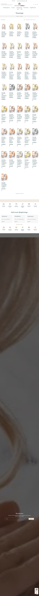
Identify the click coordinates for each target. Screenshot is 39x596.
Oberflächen (18, 216)
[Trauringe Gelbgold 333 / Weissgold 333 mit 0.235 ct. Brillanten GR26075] (19, 131)
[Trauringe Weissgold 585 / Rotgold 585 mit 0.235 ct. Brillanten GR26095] (35, 46)
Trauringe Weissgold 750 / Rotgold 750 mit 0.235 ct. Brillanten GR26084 (27, 95)
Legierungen (30, 216)
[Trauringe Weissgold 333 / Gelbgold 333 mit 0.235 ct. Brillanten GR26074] (27, 131)
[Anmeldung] (35, 4)
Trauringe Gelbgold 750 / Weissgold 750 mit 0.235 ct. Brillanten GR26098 (11, 54)
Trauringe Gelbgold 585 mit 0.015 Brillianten (19, 33)
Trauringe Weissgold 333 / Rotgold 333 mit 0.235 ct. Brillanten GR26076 (11, 140)
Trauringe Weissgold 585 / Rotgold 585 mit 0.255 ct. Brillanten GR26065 (4, 185)
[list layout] (23, 20)
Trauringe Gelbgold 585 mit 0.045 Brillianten (11, 33)
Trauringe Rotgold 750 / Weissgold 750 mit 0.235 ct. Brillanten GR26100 (34, 34)
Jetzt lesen (3, 221)
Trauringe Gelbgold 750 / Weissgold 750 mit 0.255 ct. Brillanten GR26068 (19, 162)
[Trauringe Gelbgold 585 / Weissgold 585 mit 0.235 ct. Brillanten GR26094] (4, 66)
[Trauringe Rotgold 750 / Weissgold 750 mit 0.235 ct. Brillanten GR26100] (35, 26)
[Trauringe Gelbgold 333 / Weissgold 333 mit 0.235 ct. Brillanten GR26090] (35, 66)
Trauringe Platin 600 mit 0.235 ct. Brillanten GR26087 (11, 94)
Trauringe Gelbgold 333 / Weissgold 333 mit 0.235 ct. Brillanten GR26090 (34, 75)
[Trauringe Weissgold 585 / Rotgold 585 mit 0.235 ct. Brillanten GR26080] (19, 108)
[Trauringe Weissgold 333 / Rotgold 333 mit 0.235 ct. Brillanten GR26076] (11, 131)
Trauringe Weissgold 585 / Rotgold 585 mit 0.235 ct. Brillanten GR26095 (34, 54)
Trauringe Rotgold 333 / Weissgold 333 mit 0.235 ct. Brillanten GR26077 (4, 140)
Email (7, 518)
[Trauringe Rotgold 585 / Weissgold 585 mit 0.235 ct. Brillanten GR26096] (27, 46)
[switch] (36, 593)
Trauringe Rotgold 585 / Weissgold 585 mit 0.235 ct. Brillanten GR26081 (11, 116)
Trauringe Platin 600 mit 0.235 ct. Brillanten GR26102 (27, 33)
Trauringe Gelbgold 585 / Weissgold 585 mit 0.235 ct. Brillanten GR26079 (27, 116)
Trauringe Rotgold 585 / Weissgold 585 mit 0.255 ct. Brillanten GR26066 (34, 162)
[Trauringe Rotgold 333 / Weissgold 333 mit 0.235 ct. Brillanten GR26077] (4, 131)
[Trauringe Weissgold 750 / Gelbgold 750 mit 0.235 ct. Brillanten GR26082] (4, 108)
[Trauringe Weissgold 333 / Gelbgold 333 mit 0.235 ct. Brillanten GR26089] (4, 87)
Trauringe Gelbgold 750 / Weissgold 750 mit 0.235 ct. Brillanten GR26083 (34, 95)
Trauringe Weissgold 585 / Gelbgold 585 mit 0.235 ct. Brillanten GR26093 (11, 75)
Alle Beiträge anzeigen (19, 224)
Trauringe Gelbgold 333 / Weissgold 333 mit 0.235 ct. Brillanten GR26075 (19, 140)
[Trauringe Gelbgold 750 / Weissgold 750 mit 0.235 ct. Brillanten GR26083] (35, 87)
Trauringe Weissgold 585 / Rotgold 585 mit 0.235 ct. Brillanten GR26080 (19, 116)
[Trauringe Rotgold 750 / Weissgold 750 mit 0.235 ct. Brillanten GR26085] (19, 87)
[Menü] (37, 588)
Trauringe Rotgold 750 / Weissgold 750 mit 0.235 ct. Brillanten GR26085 (19, 95)
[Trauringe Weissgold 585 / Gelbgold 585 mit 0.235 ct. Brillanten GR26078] (35, 108)
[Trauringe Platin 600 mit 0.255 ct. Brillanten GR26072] (35, 131)
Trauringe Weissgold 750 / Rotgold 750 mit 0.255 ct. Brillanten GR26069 (11, 162)
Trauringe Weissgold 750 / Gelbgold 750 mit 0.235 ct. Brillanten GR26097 (19, 54)
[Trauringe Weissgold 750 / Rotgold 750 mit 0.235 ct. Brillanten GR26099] (4, 46)
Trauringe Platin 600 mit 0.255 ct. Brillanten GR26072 (34, 139)
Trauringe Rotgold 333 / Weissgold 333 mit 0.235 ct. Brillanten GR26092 (19, 75)
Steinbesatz (4, 216)
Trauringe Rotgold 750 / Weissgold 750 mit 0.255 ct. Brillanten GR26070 (4, 162)
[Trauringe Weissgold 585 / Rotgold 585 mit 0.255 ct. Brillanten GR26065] (4, 177)
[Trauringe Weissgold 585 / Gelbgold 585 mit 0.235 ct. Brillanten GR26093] (11, 66)
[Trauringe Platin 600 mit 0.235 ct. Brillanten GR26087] (11, 87)
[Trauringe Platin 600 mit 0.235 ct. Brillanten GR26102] (27, 26)
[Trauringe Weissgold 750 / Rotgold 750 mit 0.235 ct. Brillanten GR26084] (27, 87)
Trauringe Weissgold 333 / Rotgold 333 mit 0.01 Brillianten (4, 33)
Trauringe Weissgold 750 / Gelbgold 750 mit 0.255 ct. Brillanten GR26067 (27, 162)
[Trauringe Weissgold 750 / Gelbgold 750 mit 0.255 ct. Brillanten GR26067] (27, 154)
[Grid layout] (24, 20)
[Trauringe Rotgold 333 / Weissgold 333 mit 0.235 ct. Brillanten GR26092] (19, 66)
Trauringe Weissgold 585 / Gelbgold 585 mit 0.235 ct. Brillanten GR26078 (34, 117)
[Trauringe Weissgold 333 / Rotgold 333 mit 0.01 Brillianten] (4, 26)
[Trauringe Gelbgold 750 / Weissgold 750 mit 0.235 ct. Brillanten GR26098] (11, 46)
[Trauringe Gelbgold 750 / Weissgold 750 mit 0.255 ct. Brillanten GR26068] (19, 154)
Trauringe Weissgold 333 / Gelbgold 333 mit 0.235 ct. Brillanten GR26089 (4, 95)
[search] (34, 4)
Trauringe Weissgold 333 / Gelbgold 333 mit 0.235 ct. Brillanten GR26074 (27, 140)
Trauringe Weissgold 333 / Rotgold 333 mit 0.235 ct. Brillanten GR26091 (27, 75)
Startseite (17, 16)
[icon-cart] (37, 4)
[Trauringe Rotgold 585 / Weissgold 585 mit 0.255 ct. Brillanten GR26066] (35, 154)
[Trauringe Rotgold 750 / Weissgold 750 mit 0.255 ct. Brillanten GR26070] (4, 154)
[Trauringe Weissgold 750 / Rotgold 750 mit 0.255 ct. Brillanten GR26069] (11, 154)
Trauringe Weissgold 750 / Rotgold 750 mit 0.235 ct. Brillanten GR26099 (4, 54)
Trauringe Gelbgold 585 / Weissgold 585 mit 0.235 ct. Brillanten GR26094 (4, 74)
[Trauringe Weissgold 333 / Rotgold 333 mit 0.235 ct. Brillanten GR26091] (27, 66)
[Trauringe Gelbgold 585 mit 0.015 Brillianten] (19, 26)
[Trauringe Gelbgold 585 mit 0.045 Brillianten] (11, 26)
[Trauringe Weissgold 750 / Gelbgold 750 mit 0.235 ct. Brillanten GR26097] (19, 46)
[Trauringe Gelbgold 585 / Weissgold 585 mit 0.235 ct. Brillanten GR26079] (27, 108)
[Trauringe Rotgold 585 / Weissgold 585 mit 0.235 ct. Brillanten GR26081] (11, 108)
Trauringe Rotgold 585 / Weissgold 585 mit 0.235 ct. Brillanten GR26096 (27, 54)
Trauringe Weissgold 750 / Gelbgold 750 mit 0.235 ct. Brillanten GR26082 (4, 117)
